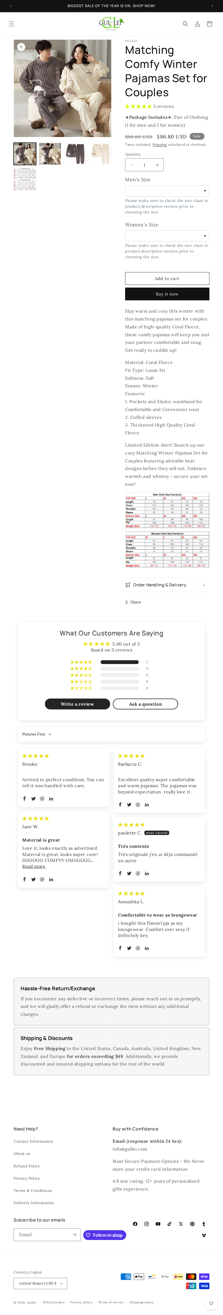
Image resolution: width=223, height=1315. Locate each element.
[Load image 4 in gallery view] (100, 154)
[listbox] (167, 191)
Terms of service (111, 1302)
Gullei (31, 1302)
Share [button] (136, 602)
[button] (11, 24)
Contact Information (33, 1141)
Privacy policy (81, 1302)
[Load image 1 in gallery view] (25, 154)
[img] (35, 756)
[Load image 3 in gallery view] (75, 154)
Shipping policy (141, 1302)
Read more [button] (33, 866)
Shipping (159, 144)
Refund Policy (27, 1166)
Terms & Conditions (33, 1190)
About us (22, 1153)
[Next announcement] (212, 6)
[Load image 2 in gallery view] (50, 154)
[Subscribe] (74, 1234)
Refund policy (54, 1302)
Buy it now (167, 294)
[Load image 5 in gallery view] (25, 179)
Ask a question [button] (145, 704)
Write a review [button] (77, 704)
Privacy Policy (27, 1178)
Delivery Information (34, 1202)
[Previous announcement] (11, 6)
